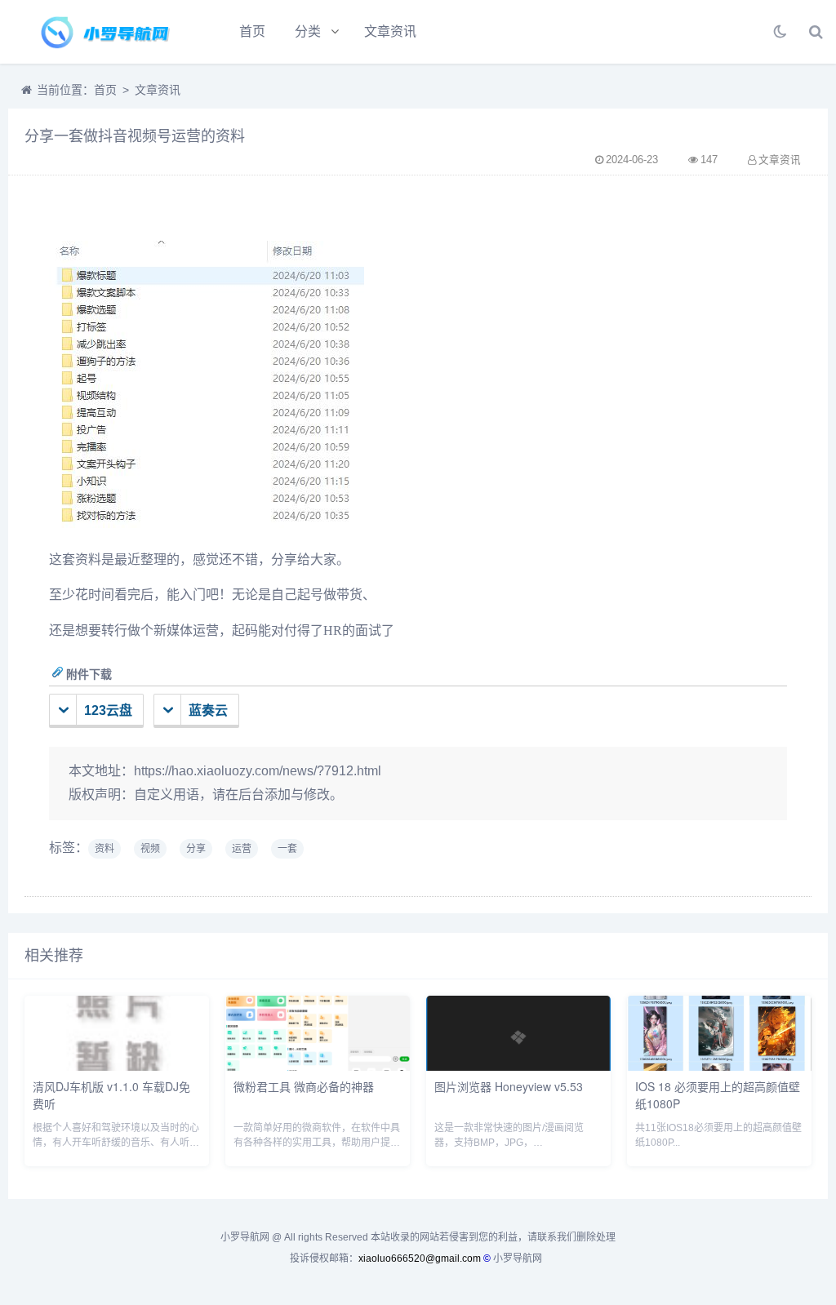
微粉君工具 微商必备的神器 (303, 1086)
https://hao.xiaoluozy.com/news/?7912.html (257, 771)
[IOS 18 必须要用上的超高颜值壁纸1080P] (719, 1066)
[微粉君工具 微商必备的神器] (317, 1066)
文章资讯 (390, 31)
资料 (104, 848)
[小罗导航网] (102, 32)
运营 (241, 848)
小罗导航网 (517, 1258)
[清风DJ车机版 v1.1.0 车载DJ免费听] (116, 1066)
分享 (196, 848)
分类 (308, 31)
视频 (150, 848)
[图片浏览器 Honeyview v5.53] (518, 1066)
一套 (287, 848)
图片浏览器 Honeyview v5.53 (508, 1086)
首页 (252, 31)
